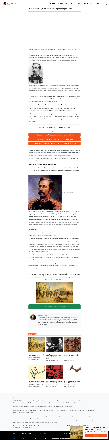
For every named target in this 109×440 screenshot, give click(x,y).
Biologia (80, 3)
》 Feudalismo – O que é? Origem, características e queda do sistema (54, 143)
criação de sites (55, 438)
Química (91, 3)
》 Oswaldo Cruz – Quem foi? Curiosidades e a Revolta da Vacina (54, 139)
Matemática (61, 3)
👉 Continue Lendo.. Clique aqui (54, 307)
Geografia (74, 3)
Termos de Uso (53, 433)
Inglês (86, 3)
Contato (27, 433)
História (67, 3)
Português (53, 3)
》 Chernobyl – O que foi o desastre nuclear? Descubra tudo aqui (54, 135)
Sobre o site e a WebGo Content (64, 433)
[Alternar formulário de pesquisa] (106, 4)
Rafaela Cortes (42, 315)
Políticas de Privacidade (34, 433)
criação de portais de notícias (66, 438)
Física (101, 3)
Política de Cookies (44, 433)
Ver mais (96, 435)
